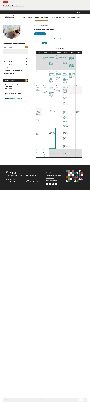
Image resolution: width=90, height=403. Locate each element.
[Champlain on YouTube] (56, 184)
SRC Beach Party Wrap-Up (58, 88)
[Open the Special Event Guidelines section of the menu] (26, 53)
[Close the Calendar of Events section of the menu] (26, 47)
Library (6, 67)
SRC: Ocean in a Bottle (59, 58)
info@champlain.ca (12, 181)
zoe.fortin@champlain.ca (14, 90)
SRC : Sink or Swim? (45, 58)
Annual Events (8, 50)
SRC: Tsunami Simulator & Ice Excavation (58, 75)
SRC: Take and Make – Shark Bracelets (72, 74)
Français (85, 12)
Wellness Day (78, 109)
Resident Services (27, 17)
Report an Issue (50, 177)
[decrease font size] (75, 12)
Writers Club (58, 151)
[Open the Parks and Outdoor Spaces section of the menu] (26, 61)
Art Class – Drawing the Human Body (71, 65)
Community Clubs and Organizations (13, 70)
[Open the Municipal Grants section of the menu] (26, 64)
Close (80, 399)
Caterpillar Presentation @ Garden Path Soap (65, 123)
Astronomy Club (45, 152)
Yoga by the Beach (38, 88)
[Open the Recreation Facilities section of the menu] (26, 59)
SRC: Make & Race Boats (65, 63)
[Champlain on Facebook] (47, 184)
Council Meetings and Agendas (53, 175)
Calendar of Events (8, 47)
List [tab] (44, 42)
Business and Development (58, 17)
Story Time (51, 57)
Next (66, 38)
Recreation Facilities (9, 59)
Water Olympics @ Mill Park (65, 79)
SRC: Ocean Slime (51, 79)
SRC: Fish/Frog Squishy (51, 63)
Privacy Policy (26, 192)
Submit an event (40, 33)
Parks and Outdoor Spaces (10, 61)
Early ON (64, 57)
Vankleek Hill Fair (65, 88)
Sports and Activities (9, 56)
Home (35, 25)
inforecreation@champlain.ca (15, 98)
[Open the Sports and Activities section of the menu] (26, 56)
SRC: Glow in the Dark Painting (45, 88)
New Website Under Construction (13, 6)
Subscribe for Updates (51, 180)
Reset (36, 38)
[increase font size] (79, 12)
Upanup (82, 192)
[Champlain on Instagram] (50, 184)
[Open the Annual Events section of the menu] (26, 50)
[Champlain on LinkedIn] (53, 184)
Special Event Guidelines (11, 53)
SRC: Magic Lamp (51, 93)
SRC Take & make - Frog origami (71, 58)
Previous (56, 38)
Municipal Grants (8, 64)
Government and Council (73, 17)
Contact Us (6, 12)
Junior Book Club (65, 96)
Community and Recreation (41, 17)
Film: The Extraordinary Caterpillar (65, 143)
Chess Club (65, 136)
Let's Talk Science (65, 110)
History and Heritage (9, 73)
